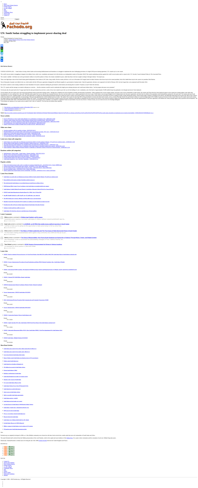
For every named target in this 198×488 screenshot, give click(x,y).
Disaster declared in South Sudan (11, 416)
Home (5, 4)
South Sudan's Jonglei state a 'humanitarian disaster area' (16, 407)
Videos (5, 11)
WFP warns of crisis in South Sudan (11, 410)
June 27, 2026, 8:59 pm (10, 234)
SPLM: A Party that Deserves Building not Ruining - (21, 154)
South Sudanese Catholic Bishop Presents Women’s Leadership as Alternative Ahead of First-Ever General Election (29, 189)
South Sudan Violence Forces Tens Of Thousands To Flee (16, 385)
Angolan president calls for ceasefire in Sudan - (20, 130)
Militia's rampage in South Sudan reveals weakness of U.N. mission (18, 426)
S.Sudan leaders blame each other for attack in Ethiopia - (22, 157)
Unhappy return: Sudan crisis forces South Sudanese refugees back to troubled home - (29, 120)
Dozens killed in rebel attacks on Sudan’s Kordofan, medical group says (19, 179)
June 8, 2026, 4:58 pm (10, 248)
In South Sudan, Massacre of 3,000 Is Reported (14, 423)
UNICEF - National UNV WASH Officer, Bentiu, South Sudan (17, 277)
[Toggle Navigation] (1, 1)
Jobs (5, 9)
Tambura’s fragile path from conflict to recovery (14, 207)
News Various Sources (9, 464)
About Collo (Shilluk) (9, 462)
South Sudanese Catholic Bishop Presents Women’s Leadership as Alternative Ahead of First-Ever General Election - (37, 147)
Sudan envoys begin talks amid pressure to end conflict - (22, 133)
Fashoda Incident (43, 440)
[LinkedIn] (99, 58)
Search (2, 17)
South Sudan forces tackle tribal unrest (12, 389)
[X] (99, 48)
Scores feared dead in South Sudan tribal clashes (14, 354)
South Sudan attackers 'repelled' (11, 398)
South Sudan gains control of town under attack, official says (17, 351)
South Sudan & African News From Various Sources (22, 39)
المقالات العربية (8, 8)
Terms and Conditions (9, 473)
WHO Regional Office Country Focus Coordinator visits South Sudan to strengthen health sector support (26, 186)
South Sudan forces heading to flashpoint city (13, 364)
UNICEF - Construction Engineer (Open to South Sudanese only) (18, 315)
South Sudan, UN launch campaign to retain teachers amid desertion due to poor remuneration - (31, 121)
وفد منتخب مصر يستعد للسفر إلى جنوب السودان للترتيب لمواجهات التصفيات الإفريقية (22, 195)
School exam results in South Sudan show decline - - (25, 166)
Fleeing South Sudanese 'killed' (10, 370)
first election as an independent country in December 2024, (71, 74)
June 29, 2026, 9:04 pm (10, 227)
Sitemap (6, 475)
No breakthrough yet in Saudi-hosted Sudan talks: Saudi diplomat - (24, 123)
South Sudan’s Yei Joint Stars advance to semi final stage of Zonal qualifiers (20, 211)
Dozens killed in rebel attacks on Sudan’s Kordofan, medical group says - (26, 143)
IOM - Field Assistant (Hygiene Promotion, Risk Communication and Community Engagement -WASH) (26, 300)
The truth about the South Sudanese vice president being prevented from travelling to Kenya (24, 183)
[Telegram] (99, 53)
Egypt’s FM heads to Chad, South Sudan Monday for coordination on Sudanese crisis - (29, 118)
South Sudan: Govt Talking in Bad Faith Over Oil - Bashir (16, 419)
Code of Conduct (36, 101)
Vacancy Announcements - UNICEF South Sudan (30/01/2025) (17, 307)
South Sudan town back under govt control (13, 401)
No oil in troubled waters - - (19, 169)
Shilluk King (69, 438)
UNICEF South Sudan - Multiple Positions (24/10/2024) (16, 337)
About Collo (7, 13)
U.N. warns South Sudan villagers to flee (12, 382)
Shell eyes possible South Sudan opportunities (13, 395)
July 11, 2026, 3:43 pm (10, 220)
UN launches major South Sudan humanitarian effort (15, 429)
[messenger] (99, 55)
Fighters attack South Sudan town (11, 361)
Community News (8, 12)
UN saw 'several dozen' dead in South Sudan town (14, 413)
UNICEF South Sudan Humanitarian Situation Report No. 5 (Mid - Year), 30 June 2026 (22, 192)
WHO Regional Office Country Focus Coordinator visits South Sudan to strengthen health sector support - (34, 146)
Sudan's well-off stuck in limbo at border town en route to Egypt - (24, 124)
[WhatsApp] (99, 50)
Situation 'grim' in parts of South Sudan (12, 379)
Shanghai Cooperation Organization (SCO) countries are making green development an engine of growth (26, 201)
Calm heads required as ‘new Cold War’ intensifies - (21, 159)
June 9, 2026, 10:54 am (10, 241)
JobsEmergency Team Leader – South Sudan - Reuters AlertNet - (24, 153)
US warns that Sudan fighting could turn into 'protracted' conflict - (24, 136)
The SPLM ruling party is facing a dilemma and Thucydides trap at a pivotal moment (22, 198)
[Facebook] (99, 45)
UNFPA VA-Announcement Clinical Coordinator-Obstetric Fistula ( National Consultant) (23, 284)
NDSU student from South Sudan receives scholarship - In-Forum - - (29, 170)
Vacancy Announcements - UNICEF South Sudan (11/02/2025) (17, 292)
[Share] (99, 60)
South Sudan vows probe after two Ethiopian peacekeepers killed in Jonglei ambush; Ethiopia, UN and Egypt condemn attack (31, 176)
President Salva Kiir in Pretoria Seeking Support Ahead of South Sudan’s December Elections (24, 204)
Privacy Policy (7, 472)
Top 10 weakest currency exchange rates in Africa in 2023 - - (28, 167)
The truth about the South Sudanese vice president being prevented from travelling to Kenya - (31, 144)
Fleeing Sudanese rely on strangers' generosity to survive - (22, 134)
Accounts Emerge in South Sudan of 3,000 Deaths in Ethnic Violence (18, 404)
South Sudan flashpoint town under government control (16, 376)
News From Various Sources (11, 5)
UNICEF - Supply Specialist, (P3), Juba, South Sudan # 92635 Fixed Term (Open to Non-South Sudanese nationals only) (29, 322)
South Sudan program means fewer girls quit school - (21, 156)
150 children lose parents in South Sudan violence (14, 367)
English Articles (7, 6)
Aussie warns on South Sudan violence (12, 392)
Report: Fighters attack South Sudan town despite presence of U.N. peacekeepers (21, 358)
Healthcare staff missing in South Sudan (12, 373)
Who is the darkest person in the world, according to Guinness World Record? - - (33, 165)
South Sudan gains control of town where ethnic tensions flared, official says (20, 348)
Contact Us (6, 15)
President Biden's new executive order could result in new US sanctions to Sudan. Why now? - (31, 131)
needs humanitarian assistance (165, 94)
